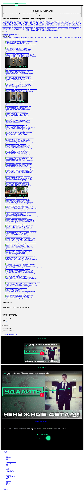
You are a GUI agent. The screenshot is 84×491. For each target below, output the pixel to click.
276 (9, 28)
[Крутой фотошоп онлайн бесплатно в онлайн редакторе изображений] (21, 259)
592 (29, 24)
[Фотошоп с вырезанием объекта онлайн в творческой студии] (19, 80)
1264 (8, 21)
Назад (7, 31)
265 (42, 28)
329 (58, 27)
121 (43, 29)
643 (79, 21)
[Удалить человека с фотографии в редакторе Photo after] (18, 154)
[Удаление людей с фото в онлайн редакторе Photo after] (17, 237)
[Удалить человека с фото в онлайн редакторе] (15, 252)
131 (75, 28)
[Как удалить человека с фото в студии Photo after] (16, 152)
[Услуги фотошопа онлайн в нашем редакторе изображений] (19, 295)
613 (31, 23)
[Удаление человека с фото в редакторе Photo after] (16, 153)
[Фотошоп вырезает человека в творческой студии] (16, 104)
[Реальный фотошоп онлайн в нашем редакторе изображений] (19, 297)
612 (34, 23)
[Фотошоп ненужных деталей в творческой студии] (17, 201)
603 (67, 23)
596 (14, 24)
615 (23, 23)
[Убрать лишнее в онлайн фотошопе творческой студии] (18, 173)
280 (80, 27)
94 (14, 38)
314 (69, 27)
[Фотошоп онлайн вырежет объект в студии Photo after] (17, 176)
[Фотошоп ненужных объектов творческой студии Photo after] (19, 51)
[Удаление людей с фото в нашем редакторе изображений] (18, 292)
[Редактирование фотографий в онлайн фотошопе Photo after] (19, 248)
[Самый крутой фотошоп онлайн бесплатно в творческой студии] (20, 256)
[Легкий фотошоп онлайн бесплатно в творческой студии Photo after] (20, 231)
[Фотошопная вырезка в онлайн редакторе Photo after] (17, 120)
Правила (13, 3)
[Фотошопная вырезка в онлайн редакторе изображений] (18, 110)
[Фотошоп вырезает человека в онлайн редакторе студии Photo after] (20, 56)
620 (5, 23)
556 (78, 25)
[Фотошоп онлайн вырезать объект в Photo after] (16, 284)
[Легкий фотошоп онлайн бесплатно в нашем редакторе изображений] (21, 261)
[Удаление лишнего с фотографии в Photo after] (16, 298)
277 (5, 28)
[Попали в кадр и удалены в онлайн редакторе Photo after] (18, 74)
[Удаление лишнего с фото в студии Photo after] (16, 180)
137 (18, 29)
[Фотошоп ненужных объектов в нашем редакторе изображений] (20, 127)
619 (9, 23)
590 (36, 24)
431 (21, 27)
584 (58, 24)
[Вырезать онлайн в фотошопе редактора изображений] (17, 126)
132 (78, 28)
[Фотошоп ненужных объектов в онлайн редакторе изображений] (20, 240)
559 (67, 25)
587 (47, 24)
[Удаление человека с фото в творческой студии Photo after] (18, 81)
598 (7, 24)
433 (14, 27)
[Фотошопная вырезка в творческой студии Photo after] (17, 296)
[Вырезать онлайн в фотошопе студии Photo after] (16, 213)
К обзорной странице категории (9, 334)
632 (40, 22)
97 (22, 38)
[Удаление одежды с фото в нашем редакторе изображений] (18, 177)
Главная (5, 3)
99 (45, 37)
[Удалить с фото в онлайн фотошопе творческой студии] (18, 185)
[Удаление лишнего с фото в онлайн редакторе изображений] (19, 170)
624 (69, 22)
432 (18, 27)
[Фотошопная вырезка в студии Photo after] (15, 253)
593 (25, 24)
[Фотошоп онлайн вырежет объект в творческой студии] (18, 128)
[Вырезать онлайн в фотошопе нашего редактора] (16, 79)
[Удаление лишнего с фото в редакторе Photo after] (16, 205)
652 (46, 21)
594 (21, 24)
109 (14, 37)
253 (49, 28)
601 (75, 23)
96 (20, 38)
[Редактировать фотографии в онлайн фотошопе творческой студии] (20, 283)
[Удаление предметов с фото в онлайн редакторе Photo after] (18, 286)
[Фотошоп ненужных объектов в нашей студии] (16, 197)
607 (53, 23)
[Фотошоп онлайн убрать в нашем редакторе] (15, 135)
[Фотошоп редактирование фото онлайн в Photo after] (17, 275)
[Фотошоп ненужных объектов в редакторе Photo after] (17, 150)
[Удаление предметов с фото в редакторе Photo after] (17, 229)
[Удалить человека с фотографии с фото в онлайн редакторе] (19, 225)
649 (57, 21)
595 (18, 24)
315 (66, 27)
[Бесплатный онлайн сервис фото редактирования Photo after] (19, 270)
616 (20, 23)
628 (55, 22)
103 (60, 37)
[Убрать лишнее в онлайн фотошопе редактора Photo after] (18, 71)
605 (60, 23)
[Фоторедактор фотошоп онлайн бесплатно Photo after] (17, 207)
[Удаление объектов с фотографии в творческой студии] (18, 106)
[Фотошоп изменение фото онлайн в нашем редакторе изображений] (20, 266)
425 (29, 27)
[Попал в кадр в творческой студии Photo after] (15, 119)
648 (60, 21)
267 (34, 28)
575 (12, 25)
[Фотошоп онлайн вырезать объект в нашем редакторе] (17, 53)
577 (5, 25)
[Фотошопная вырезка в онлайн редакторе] (15, 72)
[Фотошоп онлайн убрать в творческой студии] (16, 68)
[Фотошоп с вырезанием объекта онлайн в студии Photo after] (19, 117)
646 (68, 21)
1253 (22, 21)
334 (55, 27)
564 (49, 25)
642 (3, 22)
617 (16, 23)
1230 (32, 21)
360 (47, 27)
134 (7, 29)
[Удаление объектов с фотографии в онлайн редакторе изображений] (20, 238)
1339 (3, 21)
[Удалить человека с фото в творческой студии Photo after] (18, 85)
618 (12, 23)
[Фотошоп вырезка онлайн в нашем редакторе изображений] (19, 132)
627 (58, 22)
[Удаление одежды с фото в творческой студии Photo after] (18, 78)
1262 (18, 21)
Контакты (24, 3)
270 (27, 28)
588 (43, 24)
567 (38, 25)
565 (45, 25)
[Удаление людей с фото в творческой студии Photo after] (18, 76)
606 (56, 23)
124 (25, 29)
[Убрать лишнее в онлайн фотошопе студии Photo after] (17, 254)
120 (40, 29)
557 (75, 25)
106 (67, 37)
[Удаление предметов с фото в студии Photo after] (16, 226)
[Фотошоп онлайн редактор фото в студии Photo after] (17, 244)
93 (25, 38)
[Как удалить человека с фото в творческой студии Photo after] (19, 70)
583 (62, 24)
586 (51, 24)
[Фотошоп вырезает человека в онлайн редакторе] (16, 245)
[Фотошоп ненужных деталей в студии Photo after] (16, 116)
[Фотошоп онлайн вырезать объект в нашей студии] (17, 199)
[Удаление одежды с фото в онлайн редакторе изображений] (19, 219)
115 (35, 37)
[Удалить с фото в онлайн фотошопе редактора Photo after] (18, 203)
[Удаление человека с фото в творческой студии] (16, 121)
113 (28, 37)
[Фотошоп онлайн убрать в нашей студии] (14, 214)
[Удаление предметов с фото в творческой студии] (16, 113)
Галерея (16, 3)
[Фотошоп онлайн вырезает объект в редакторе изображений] (19, 91)
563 (53, 25)
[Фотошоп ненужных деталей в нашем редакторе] (16, 276)
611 (38, 23)
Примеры (9, 3)
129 (67, 28)
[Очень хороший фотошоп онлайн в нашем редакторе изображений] (20, 212)
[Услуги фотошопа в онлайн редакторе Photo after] (16, 47)
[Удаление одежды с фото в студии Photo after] (15, 112)
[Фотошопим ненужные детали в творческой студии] (17, 224)
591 (32, 24)
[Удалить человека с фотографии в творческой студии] (17, 122)
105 (63, 37)
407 (32, 27)
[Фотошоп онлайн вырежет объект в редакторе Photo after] (18, 250)
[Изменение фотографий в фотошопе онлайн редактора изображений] (21, 285)
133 (3, 29)
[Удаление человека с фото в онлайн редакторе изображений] (19, 172)
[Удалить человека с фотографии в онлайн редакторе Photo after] (19, 167)
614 (27, 23)
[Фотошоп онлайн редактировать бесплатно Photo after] (17, 251)
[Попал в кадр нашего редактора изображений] (16, 141)
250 (56, 28)
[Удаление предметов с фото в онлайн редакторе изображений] (19, 136)
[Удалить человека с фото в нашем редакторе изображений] (18, 164)
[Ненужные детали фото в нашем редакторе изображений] (18, 271)
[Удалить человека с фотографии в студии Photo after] (17, 139)
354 (51, 27)
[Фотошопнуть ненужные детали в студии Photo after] (17, 133)
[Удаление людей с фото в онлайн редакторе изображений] (18, 148)
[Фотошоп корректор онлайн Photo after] (14, 290)
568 (34, 25)
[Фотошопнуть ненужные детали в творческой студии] (17, 77)
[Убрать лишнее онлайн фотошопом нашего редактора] (17, 200)
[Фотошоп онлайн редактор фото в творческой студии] (17, 233)
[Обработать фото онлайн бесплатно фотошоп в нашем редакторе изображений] (23, 216)
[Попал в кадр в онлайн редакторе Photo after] (15, 222)
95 (17, 38)
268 (31, 28)
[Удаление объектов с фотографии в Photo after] (16, 288)
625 (66, 22)
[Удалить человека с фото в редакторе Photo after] (16, 155)
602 (71, 23)
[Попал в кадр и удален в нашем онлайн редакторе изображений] (16, 102)
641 (7, 22)
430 (25, 27)
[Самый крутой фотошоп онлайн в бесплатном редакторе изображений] (21, 41)
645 (71, 21)
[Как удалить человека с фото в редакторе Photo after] (17, 107)
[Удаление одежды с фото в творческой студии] (16, 90)
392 (36, 27)
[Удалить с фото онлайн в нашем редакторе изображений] (18, 145)
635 (29, 22)
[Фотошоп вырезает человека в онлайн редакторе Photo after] (19, 129)
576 (9, 25)
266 (38, 28)
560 (64, 25)
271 (23, 28)
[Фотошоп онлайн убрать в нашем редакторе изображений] (18, 163)
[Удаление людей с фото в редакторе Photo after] (16, 260)
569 (31, 25)
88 (80, 37)
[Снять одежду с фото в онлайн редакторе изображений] (18, 50)
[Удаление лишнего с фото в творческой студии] (16, 103)
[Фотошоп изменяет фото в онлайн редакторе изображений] (18, 227)
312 (73, 27)
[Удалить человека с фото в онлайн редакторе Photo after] (18, 215)
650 (53, 21)
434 (10, 27)
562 (56, 25)
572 (23, 25)
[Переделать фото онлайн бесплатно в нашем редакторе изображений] (21, 241)
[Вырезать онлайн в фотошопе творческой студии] (16, 108)
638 (18, 22)
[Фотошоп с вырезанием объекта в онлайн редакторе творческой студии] (21, 273)
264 (45, 28)
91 (9, 38)
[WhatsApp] (48, 438)
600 (78, 23)
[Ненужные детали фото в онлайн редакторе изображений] (18, 171)
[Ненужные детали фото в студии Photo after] (15, 210)
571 (27, 25)
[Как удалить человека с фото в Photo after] (15, 159)
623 (73, 22)
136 (14, 29)
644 (75, 21)
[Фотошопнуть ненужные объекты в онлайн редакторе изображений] (21, 89)
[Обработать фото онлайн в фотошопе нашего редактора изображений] (21, 208)
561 (60, 25)
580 (73, 24)
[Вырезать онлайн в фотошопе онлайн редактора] (16, 146)
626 (62, 22)
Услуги (20, 3)
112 (25, 37)
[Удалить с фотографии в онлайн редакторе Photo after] (17, 269)
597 (10, 24)
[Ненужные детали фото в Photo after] (13, 289)
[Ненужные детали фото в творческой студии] (16, 196)
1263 (13, 21)
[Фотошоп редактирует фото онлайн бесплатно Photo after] (18, 246)
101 (52, 37)
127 (7, 37)
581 (69, 24)
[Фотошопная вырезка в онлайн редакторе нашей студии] (18, 235)
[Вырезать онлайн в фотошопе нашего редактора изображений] (19, 54)
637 (21, 22)
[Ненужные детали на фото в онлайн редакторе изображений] (19, 123)
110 (18, 37)
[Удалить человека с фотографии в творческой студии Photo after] (20, 83)
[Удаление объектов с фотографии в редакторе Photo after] (18, 178)
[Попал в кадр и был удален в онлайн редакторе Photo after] (18, 158)
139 (60, 28)
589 (40, 24)
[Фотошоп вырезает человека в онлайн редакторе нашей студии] (20, 280)
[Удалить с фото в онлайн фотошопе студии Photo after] (17, 209)
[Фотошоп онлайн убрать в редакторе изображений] (17, 147)
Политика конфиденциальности (42, 421)
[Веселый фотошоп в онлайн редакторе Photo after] (16, 48)
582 (66, 24)
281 (77, 27)
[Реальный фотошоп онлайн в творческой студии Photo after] (19, 45)
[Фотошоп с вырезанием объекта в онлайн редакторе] (17, 184)
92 (12, 38)
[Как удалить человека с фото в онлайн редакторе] (16, 165)
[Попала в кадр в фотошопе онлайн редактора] (15, 234)
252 (53, 28)
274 (16, 28)
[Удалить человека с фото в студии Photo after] (15, 144)
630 (47, 22)
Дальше (4, 35)
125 (3, 37)
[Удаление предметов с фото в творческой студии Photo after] (19, 73)
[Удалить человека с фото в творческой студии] (16, 125)
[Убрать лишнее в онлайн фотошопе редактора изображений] (19, 142)
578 (80, 24)
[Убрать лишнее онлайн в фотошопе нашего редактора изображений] (21, 278)
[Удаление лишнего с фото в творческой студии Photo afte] (18, 55)
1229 (37, 21)
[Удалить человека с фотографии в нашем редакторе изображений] (20, 161)
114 (32, 37)
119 (36, 29)
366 (40, 27)
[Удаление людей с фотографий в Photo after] (15, 299)
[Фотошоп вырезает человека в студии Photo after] (16, 151)
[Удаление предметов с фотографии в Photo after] (16, 257)
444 (3, 27)
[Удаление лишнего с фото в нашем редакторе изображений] (19, 247)
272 (20, 28)
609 (45, 23)
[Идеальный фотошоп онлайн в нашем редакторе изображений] (19, 272)
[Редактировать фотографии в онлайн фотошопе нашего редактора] (20, 44)
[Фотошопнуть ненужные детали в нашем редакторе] (17, 183)
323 (62, 27)
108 (10, 37)
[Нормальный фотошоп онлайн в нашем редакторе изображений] (20, 264)
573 (20, 25)
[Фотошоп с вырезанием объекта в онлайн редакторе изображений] (20, 291)
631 (43, 22)
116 (39, 37)
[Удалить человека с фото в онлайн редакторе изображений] (18, 179)
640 (10, 22)
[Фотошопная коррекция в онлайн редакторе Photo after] (18, 49)
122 (47, 29)
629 (51, 22)
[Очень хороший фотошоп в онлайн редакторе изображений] (19, 263)
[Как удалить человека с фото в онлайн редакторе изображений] (19, 169)
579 (77, 24)
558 (71, 25)
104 (77, 37)
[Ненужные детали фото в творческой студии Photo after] (18, 84)
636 (25, 22)
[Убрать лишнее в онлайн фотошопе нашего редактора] (17, 109)
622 (77, 22)
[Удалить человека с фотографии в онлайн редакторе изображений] (20, 174)
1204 (41, 21)
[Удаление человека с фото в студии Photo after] (16, 134)
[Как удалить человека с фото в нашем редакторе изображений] (19, 131)
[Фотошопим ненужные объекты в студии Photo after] (17, 265)
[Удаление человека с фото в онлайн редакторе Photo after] (18, 228)
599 (3, 24)
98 (74, 37)
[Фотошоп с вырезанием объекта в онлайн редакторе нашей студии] (20, 221)
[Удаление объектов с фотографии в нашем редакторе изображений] (20, 242)
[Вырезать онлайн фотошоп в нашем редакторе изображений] (19, 157)
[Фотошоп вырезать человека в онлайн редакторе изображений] (19, 220)
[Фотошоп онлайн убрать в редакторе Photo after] (16, 114)
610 (42, 23)
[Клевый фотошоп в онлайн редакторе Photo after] (16, 42)
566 (42, 25)
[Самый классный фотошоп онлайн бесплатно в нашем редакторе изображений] (23, 267)
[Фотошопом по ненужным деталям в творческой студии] (18, 294)
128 (21, 29)
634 (32, 22)
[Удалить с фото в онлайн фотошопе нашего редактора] (17, 87)
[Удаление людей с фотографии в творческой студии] (17, 115)
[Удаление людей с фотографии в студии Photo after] (17, 182)
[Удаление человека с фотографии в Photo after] (16, 166)
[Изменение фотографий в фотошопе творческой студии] (18, 43)
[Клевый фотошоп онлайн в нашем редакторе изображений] (19, 279)
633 (36, 22)
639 (14, 22)
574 (16, 25)
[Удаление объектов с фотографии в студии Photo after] (17, 140)
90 (6, 38)
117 (42, 37)
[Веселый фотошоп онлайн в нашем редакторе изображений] (19, 277)
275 (12, 28)
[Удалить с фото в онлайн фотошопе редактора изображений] (19, 206)
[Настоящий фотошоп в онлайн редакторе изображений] (18, 258)
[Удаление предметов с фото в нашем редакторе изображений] (19, 239)
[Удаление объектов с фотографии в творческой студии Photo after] (16, 67)
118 (32, 29)
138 (64, 28)
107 (71, 37)
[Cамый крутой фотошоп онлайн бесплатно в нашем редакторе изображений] (22, 282)
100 (49, 37)
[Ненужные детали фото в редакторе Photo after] (16, 218)
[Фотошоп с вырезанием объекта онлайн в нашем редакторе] (19, 202)
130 (71, 28)
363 (43, 27)
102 (56, 37)
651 (49, 21)
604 (64, 23)
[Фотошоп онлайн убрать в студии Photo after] (15, 86)
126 (29, 29)
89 (4, 38)
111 (21, 37)
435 (7, 27)
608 (49, 23)
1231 (27, 21)
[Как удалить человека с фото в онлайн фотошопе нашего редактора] (20, 232)
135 (10, 29)
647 (64, 21)
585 (55, 24)
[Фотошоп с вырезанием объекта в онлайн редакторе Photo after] (19, 138)
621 (80, 22)
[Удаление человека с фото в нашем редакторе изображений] (19, 160)
